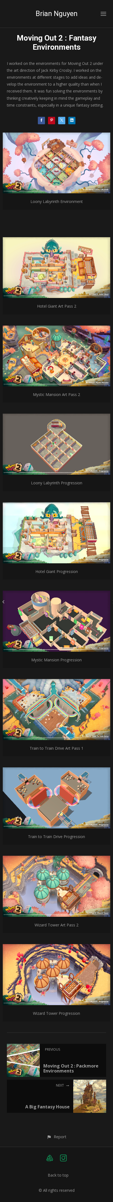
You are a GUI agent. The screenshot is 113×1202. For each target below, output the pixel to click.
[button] (56, 1136)
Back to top (58, 1175)
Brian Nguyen (57, 13)
